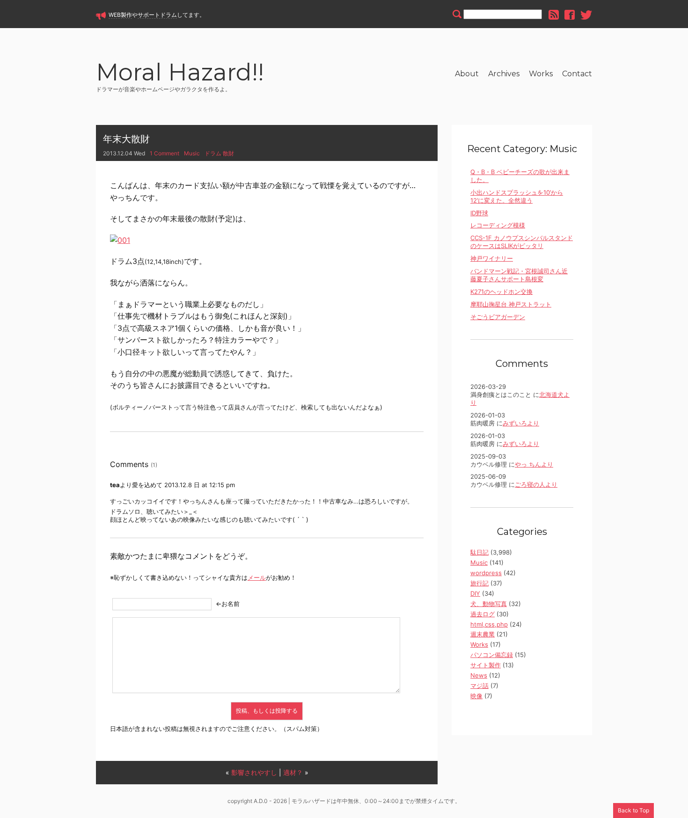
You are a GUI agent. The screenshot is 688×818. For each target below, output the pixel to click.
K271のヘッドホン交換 (501, 291)
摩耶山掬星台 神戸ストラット (510, 304)
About (467, 73)
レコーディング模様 (497, 225)
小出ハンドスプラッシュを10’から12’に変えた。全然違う (516, 196)
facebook (569, 15)
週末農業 (482, 634)
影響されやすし (254, 772)
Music (192, 153)
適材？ (293, 772)
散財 (228, 153)
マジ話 (479, 685)
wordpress (486, 573)
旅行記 (479, 583)
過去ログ (482, 614)
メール (257, 577)
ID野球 (479, 213)
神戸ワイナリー (491, 258)
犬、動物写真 (488, 603)
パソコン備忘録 (491, 654)
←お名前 (228, 603)
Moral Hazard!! (180, 74)
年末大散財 (126, 139)
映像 (476, 696)
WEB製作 (120, 14)
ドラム (213, 153)
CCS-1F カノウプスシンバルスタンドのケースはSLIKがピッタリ (521, 241)
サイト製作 (485, 665)
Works (541, 73)
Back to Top (633, 810)
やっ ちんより (534, 464)
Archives (504, 73)
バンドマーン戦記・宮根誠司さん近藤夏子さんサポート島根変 (519, 275)
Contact (577, 73)
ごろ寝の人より (536, 484)
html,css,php (489, 624)
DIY (475, 593)
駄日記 (479, 552)
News (478, 675)
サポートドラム (157, 14)
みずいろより (521, 423)
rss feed (554, 15)
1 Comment (164, 153)
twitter (586, 15)
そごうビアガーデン (497, 317)
